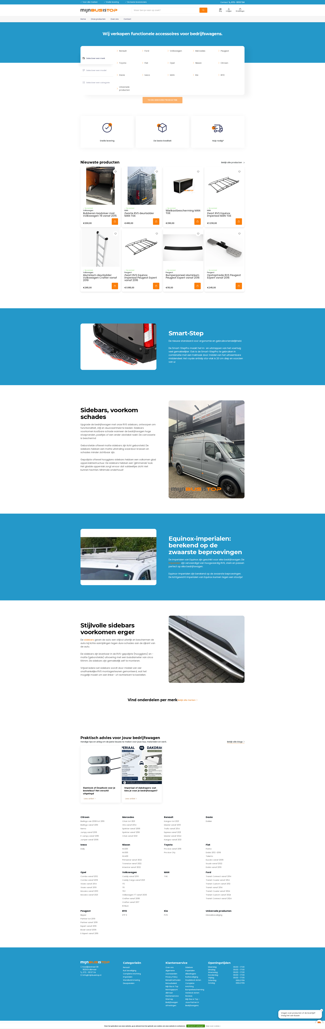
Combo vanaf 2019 (89, 880)
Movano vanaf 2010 (89, 891)
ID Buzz (125, 905)
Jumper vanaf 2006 (89, 839)
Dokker (209, 821)
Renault (126, 967)
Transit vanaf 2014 (214, 887)
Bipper (83, 915)
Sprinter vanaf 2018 (131, 832)
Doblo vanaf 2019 (213, 867)
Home (83, 19)
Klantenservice (172, 996)
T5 (123, 883)
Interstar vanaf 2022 (131, 867)
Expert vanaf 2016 (88, 926)
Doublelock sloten (193, 980)
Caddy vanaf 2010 (130, 876)
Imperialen (127, 977)
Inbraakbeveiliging (214, 915)
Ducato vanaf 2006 (214, 859)
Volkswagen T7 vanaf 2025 (134, 894)
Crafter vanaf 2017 (130, 902)
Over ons (115, 19)
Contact (127, 19)
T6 (123, 887)
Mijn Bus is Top (172, 986)
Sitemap (169, 999)
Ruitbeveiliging (191, 977)
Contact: (232, 2)
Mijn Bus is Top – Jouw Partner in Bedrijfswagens (192, 1002)
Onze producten (98, 19)
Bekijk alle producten (231, 162)
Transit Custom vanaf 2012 (218, 883)
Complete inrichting (132, 973)
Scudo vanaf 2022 (214, 863)
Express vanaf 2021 (172, 832)
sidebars (89, 639)
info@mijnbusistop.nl (92, 975)
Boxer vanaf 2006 (88, 929)
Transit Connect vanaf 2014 (218, 876)
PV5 (166, 915)
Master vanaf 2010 (172, 825)
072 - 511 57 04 (89, 972)
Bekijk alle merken (186, 700)
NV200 (125, 848)
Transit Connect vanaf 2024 (219, 898)
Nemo (83, 828)
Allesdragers (190, 973)
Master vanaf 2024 (172, 836)
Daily (82, 848)
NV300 (125, 852)
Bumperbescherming (194, 989)
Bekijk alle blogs (235, 741)
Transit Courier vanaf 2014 (218, 880)
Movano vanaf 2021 (89, 894)
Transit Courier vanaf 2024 (218, 891)
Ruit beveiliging (129, 970)
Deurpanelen (128, 983)
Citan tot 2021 (128, 821)
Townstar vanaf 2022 (131, 863)
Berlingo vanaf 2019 (89, 825)
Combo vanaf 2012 (89, 876)
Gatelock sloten (192, 993)
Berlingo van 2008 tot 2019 (92, 821)
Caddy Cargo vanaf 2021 (133, 880)
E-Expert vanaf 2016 (89, 933)
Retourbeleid (171, 983)
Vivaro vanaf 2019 (88, 887)
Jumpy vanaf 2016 (88, 832)
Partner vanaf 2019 (89, 922)
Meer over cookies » (213, 1026)
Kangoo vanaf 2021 (172, 839)
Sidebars (189, 967)
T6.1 (123, 891)
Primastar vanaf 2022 (132, 859)
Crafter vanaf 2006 (131, 898)
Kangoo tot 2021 (171, 821)
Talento (209, 856)
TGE (166, 876)
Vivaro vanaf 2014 (88, 883)
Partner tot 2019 (87, 918)
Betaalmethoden (173, 980)
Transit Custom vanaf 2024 (218, 894)
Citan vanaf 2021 (129, 836)
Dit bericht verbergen (196, 1026)
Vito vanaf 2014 (129, 825)
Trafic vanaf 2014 (172, 828)
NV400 (125, 856)
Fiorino (209, 848)
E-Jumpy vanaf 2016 (89, 836)
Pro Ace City (169, 852)
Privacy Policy (171, 977)
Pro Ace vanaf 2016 (172, 848)
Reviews (188, 996)
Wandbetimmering (131, 980)
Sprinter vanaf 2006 (131, 828)
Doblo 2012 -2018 (213, 852)
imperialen (175, 563)
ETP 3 (124, 915)
